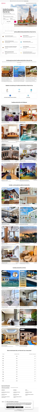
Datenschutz (16, 410)
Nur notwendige (19, 407)
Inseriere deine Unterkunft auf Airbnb (31, 3)
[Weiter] (20, 64)
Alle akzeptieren (11, 407)
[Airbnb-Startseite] (3, 3)
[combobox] (9, 16)
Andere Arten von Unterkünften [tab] (5, 387)
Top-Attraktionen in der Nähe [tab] (14, 387)
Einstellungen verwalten (28, 407)
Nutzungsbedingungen (21, 410)
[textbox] (6, 19)
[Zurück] (17, 64)
